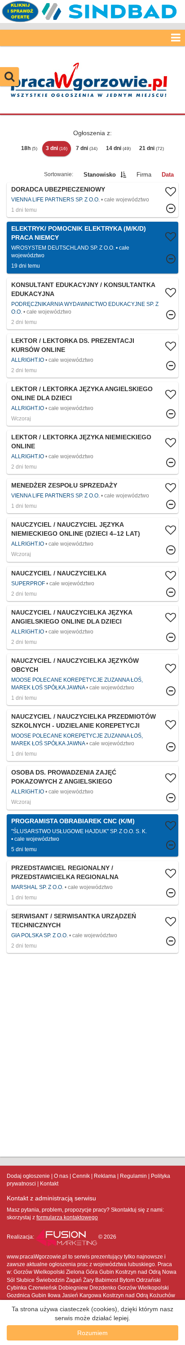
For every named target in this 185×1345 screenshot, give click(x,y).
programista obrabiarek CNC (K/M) (73, 821)
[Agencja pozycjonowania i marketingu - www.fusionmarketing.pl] (66, 1237)
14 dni (118, 148)
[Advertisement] (92, 1055)
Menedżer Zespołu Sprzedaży (64, 485)
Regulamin (133, 1176)
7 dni (86, 148)
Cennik (81, 1176)
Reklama (105, 1176)
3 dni (56, 148)
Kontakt (49, 1184)
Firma (144, 174)
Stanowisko (100, 174)
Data (168, 174)
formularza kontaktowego (67, 1217)
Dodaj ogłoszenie (28, 1176)
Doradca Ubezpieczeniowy (58, 189)
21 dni (151, 148)
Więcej (92, 199)
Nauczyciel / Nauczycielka (58, 573)
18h (29, 148)
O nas (61, 1176)
